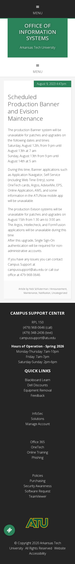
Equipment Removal (38, 390)
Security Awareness (38, 486)
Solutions (37, 418)
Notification (44, 293)
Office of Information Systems (37, 32)
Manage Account (37, 424)
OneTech (37, 447)
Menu (37, 13)
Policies (37, 475)
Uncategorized (59, 293)
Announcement (58, 289)
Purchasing (37, 481)
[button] (9, 530)
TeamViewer (37, 496)
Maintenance (30, 293)
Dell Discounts (37, 385)
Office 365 (37, 442)
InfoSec (37, 413)
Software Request (37, 491)
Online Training (37, 452)
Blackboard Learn (37, 380)
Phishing (37, 457)
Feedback (37, 395)
